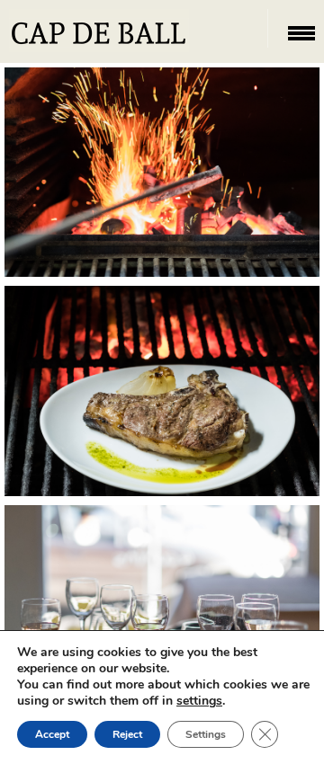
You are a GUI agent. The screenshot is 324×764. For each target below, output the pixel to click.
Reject (127, 734)
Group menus (162, 626)
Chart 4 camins (162, 406)
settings (199, 701)
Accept (52, 734)
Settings (205, 734)
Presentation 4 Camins (162, 204)
